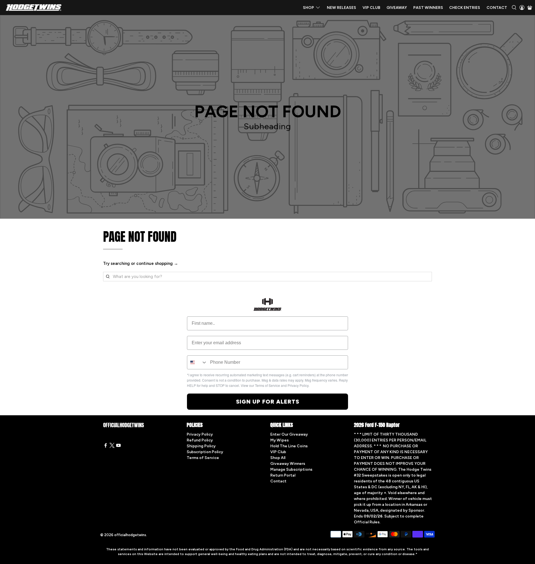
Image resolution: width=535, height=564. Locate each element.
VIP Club (371, 7)
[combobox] (197, 362)
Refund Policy (200, 440)
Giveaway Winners (287, 463)
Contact (497, 7)
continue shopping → (157, 263)
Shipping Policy (201, 446)
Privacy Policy (200, 434)
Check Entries (464, 7)
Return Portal (282, 475)
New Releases (341, 7)
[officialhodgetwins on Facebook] (105, 446)
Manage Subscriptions (291, 469)
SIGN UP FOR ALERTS (267, 401)
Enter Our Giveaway (289, 434)
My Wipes (279, 440)
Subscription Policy (205, 452)
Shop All (277, 457)
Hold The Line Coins (289, 446)
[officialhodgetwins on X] (112, 446)
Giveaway (396, 7)
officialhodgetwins (130, 535)
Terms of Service (203, 457)
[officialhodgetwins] (34, 7)
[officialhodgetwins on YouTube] (118, 446)
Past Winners (428, 7)
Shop (308, 7)
